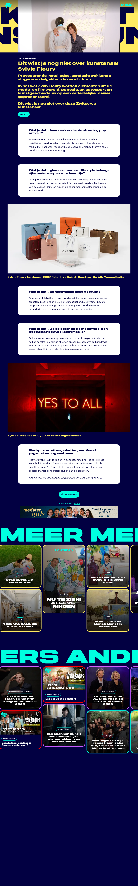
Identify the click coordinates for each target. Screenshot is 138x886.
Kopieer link (71, 494)
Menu (127, 5)
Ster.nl (77, 503)
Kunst (22, 114)
